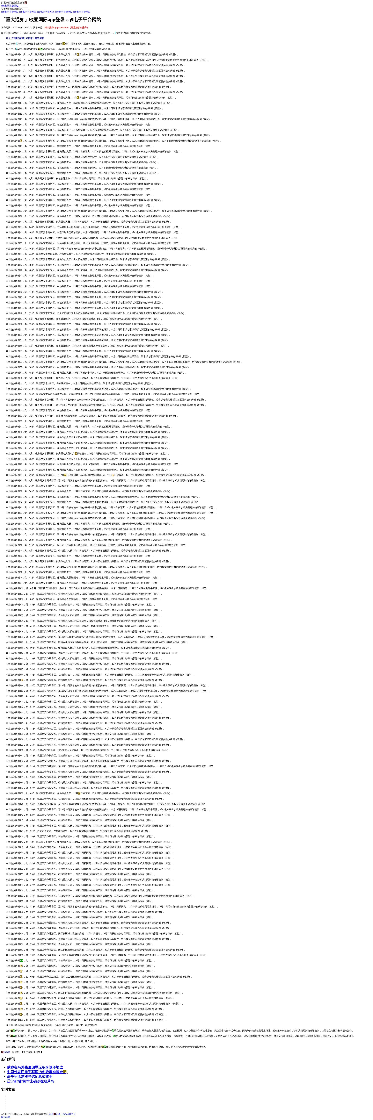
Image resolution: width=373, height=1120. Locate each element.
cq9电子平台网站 (10, 5)
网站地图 (5, 1117)
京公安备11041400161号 (62, 1114)
